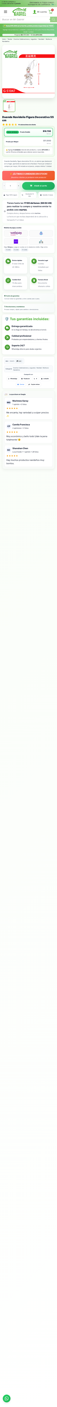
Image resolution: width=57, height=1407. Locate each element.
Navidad (41, 39)
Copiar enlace (35, 384)
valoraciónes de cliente (27, 124)
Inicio (4, 39)
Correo (22, 384)
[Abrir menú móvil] (5, 12)
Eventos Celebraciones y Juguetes (25, 39)
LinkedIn (46, 378)
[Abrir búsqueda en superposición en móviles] (28, 19)
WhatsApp (13, 378)
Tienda (9, 39)
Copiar (19, 361)
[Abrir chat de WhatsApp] (7, 1398)
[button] (38, 186)
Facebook (27, 378)
